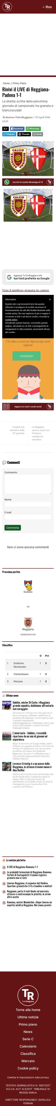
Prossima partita (11, 572)
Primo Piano (19, 83)
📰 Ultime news (10, 695)
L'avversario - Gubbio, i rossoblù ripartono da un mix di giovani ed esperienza (30, 736)
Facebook (18, 129)
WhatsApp (34, 129)
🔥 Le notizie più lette (13, 860)
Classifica (7, 645)
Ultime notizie (28, 1017)
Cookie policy (28, 1068)
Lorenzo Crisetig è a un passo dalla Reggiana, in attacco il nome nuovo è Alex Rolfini (32, 767)
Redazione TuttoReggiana (18, 117)
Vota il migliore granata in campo (25, 290)
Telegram (10, 134)
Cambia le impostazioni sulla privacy (28, 1077)
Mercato (28, 1061)
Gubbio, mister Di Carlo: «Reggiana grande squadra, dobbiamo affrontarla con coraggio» (33, 705)
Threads (25, 134)
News (28, 1032)
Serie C (28, 1039)
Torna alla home (28, 1010)
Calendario (28, 1046)
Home (6, 83)
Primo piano (28, 1024)
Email (39, 134)
